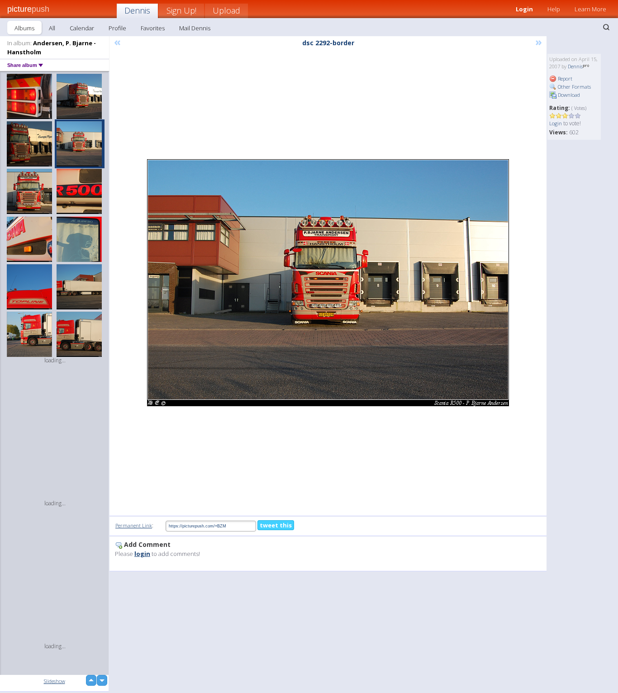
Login (524, 9)
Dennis (137, 10)
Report (564, 78)
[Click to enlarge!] (328, 282)
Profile (117, 28)
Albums (24, 28)
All (52, 28)
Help (553, 9)
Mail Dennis (194, 28)
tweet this (276, 525)
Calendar (82, 28)
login (142, 554)
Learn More (590, 9)
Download (568, 94)
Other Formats (573, 86)
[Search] (606, 27)
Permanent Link (133, 525)
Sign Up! (181, 10)
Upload (226, 10)
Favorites (153, 28)
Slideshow (54, 681)
